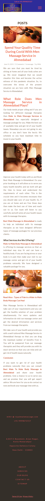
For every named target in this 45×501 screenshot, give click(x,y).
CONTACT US (23, 479)
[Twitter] (17, 409)
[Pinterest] (33, 409)
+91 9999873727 (22, 421)
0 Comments (19, 64)
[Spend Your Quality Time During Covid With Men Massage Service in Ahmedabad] (22, 34)
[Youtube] (28, 409)
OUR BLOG (22, 475)
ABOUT (22, 467)
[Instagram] (22, 409)
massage (30, 64)
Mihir (39, 64)
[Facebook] (11, 409)
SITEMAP (22, 484)
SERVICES (23, 471)
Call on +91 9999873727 (23, 2)
